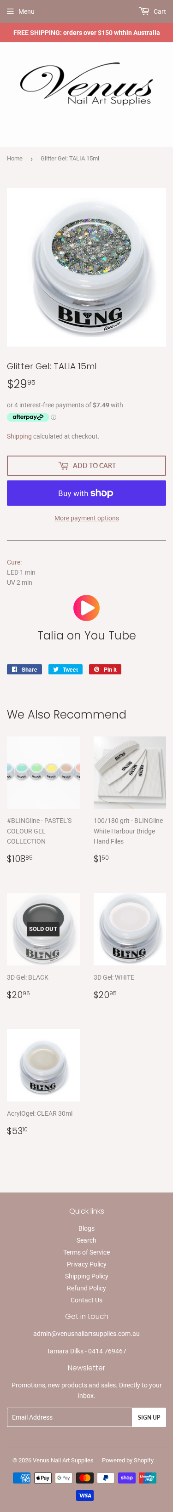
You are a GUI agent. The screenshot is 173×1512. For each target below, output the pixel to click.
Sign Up (149, 1417)
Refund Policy (86, 1288)
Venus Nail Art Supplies (63, 1460)
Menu (26, 11)
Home (15, 158)
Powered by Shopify (128, 1460)
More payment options (86, 518)
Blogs (86, 1228)
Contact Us (86, 1300)
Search (86, 1240)
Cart (159, 11)
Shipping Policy (86, 1276)
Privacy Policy (87, 1264)
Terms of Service (86, 1252)
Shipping (19, 436)
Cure (13, 562)
